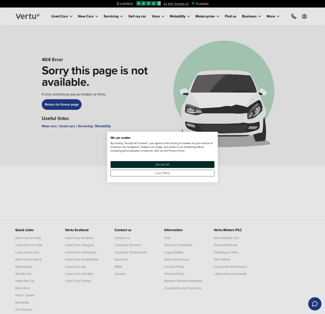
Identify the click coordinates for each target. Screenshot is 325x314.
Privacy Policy (176, 150)
